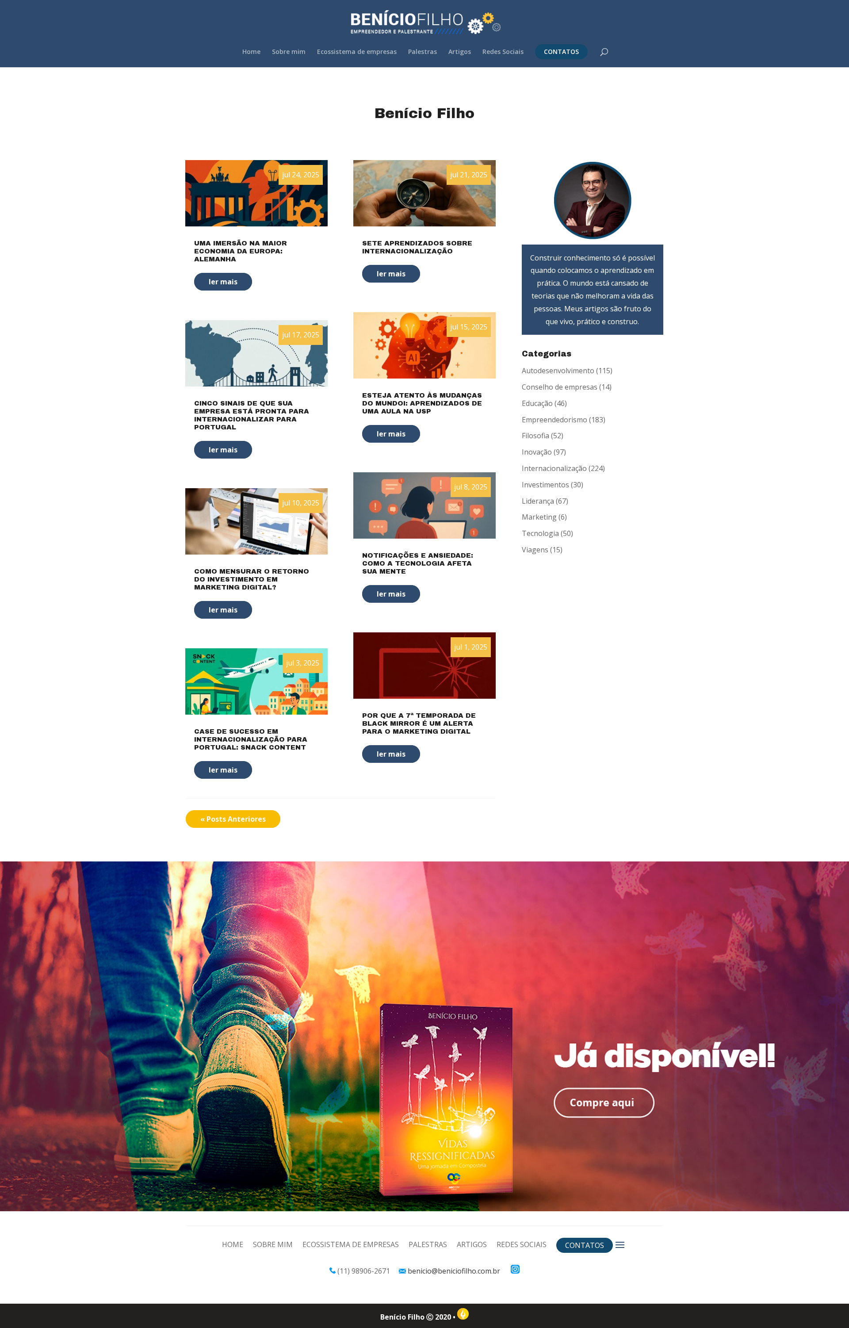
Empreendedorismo (554, 420)
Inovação (537, 452)
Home (251, 52)
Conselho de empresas (559, 387)
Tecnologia (540, 533)
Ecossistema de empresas (357, 52)
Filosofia (535, 435)
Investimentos (545, 485)
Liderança (538, 501)
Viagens (535, 550)
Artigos (459, 52)
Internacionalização (554, 468)
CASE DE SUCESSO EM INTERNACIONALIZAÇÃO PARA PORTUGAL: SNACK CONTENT (250, 739)
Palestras (422, 52)
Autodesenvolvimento (558, 370)
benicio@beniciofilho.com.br (454, 1271)
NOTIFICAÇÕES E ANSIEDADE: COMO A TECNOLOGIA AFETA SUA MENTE (417, 563)
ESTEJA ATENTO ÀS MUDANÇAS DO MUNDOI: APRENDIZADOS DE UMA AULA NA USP (422, 403)
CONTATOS (561, 51)
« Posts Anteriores (233, 819)
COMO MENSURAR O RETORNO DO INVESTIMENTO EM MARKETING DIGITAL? (251, 579)
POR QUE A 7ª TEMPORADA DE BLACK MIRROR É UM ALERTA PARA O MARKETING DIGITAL (419, 723)
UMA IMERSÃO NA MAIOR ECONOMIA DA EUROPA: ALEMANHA (240, 251)
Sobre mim (289, 52)
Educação (537, 403)
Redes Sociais (503, 52)
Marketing (539, 517)
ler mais (223, 282)
